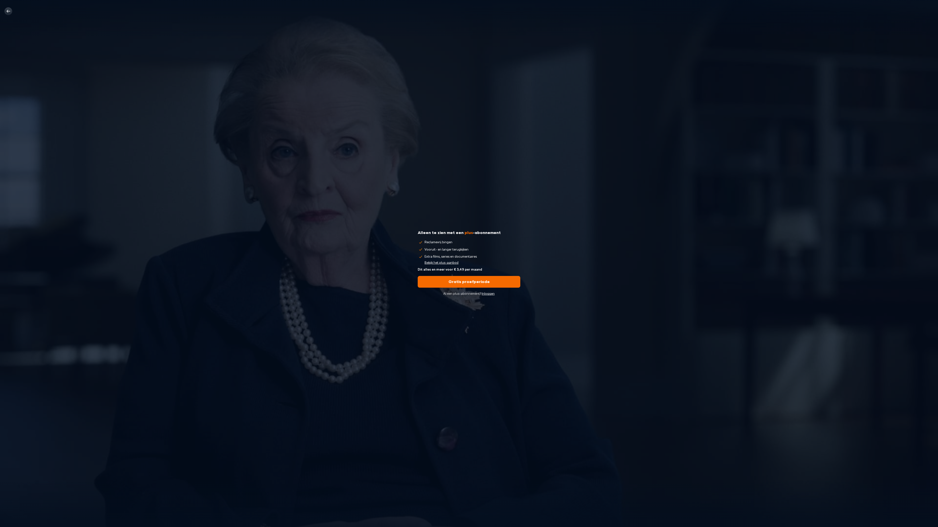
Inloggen (488, 293)
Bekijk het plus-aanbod (441, 262)
